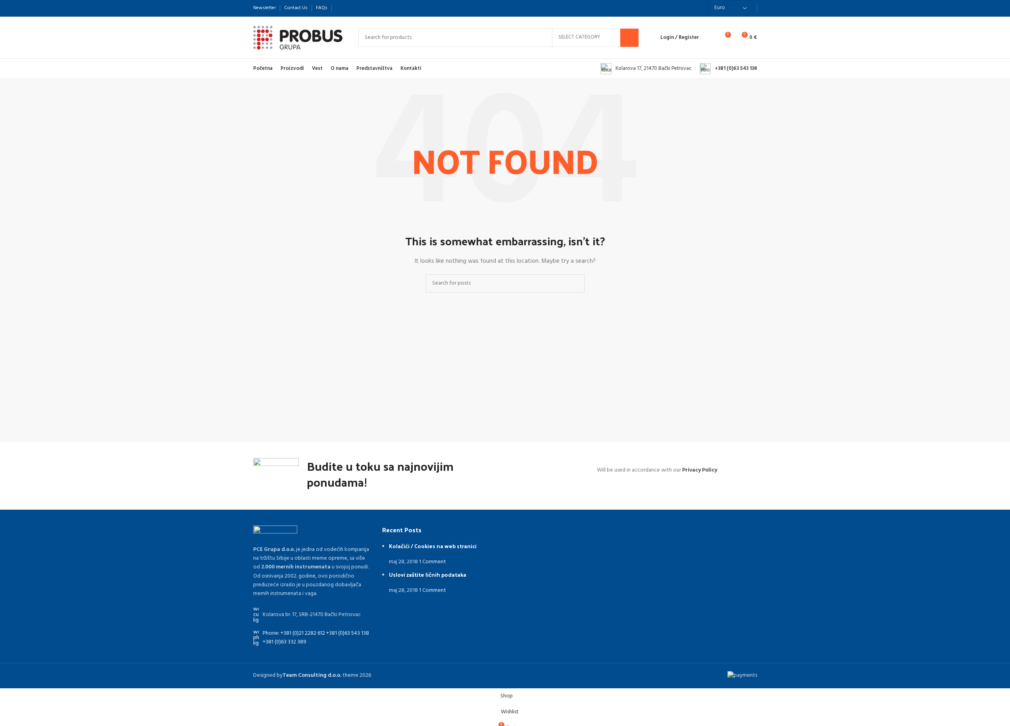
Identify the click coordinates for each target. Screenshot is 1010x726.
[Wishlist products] (710, 38)
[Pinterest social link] (359, 8)
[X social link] (350, 8)
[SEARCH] (629, 38)
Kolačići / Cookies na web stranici (433, 546)
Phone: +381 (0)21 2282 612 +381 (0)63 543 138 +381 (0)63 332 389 (316, 638)
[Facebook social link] (340, 8)
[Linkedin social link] (369, 8)
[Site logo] (297, 37)
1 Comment (432, 561)
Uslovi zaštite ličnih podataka (427, 575)
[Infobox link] (646, 68)
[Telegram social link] (378, 8)
